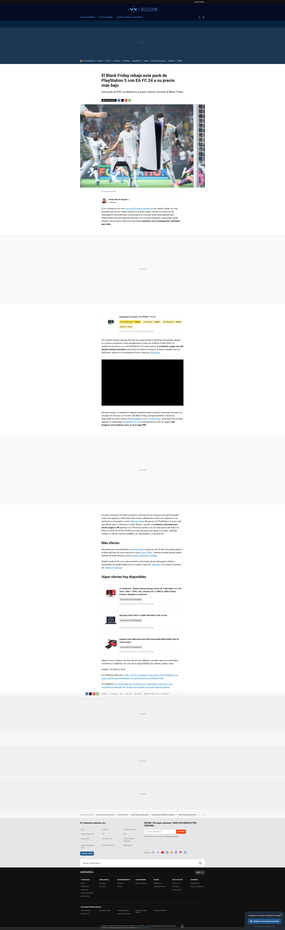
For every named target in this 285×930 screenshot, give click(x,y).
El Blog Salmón (195, 883)
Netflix (180, 61)
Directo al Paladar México (141, 911)
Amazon (166, 694)
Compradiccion (177, 890)
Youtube (162, 852)
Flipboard (126, 100)
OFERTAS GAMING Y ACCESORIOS (130, 17)
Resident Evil (137, 61)
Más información (144, 927)
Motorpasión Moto (159, 886)
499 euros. (155, 352)
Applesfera (84, 890)
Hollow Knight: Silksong (129, 840)
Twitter (199, 17)
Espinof (119, 886)
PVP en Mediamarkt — (130, 322)
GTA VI (108, 61)
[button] (119, 199)
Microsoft (171, 61)
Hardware (114, 694)
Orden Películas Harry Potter (187, 815)
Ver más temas (87, 853)
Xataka (83, 883)
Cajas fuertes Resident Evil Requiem (163, 815)
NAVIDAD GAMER (105, 17)
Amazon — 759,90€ (126, 327)
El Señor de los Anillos (158, 61)
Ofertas (139, 694)
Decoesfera (176, 886)
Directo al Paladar (141, 883)
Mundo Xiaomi (85, 896)
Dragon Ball (85, 839)
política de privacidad (171, 836)
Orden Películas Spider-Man (140, 815)
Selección (142, 9)
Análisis (105, 830)
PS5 (121, 694)
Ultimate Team (137, 521)
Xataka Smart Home (87, 893)
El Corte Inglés (154, 418)
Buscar (200, 863)
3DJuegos (102, 883)
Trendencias (176, 883)
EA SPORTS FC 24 (131, 422)
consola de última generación (139, 208)
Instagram (167, 852)
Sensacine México (123, 910)
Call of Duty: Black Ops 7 (88, 846)
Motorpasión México (160, 910)
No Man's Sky (107, 839)
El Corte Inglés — (151, 322)
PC (103, 834)
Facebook (203, 17)
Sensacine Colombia (123, 914)
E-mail (129, 100)
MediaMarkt (136, 418)
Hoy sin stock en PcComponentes (130, 599)
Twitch (176, 852)
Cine (82, 830)
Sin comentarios (110, 100)
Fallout (146, 61)
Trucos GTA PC (123, 815)
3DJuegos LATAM (104, 910)
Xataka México (85, 910)
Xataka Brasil (85, 914)
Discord (185, 852)
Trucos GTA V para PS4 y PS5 (105, 815)
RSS (171, 852)
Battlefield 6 (128, 845)
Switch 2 (100, 61)
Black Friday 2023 (152, 694)
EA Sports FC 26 (108, 845)
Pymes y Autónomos (196, 886)
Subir (198, 872)
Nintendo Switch (130, 830)
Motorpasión (158, 883)
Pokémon (126, 61)
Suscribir (181, 831)
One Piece (117, 61)
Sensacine (120, 883)
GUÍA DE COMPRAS (87, 17)
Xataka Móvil (85, 886)
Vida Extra (102, 886)
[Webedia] (199, 1)
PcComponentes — (172, 322)
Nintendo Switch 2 (87, 834)
